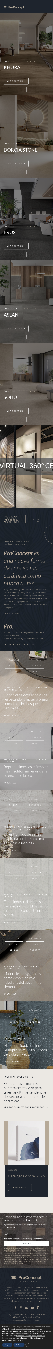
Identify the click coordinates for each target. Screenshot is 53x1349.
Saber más (10, 614)
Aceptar (7, 1345)
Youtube (32, 1307)
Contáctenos (9, 1227)
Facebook (15, 1307)
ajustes (20, 1340)
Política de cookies (38, 1336)
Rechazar (19, 1345)
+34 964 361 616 (18, 1317)
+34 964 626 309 (34, 1317)
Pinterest (37, 1307)
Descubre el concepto (18, 645)
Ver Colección (16, 81)
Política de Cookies (23, 1336)
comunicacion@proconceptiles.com (26, 1320)
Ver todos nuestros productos (24, 1107)
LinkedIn (26, 1307)
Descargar (20, 1187)
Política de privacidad (17, 1263)
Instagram (20, 1307)
